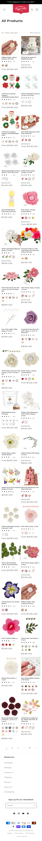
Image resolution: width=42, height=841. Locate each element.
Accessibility (9, 792)
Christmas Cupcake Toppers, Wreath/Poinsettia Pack (10, 95)
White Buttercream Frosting (8, 413)
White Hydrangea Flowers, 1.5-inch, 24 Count (30, 94)
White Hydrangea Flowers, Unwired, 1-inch (11, 527)
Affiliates (8, 768)
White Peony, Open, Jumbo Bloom (9, 454)
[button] (4, 9)
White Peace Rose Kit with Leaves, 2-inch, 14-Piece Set (11, 372)
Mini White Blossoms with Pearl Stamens (30, 132)
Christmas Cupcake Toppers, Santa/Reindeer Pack (10, 133)
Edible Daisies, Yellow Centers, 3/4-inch (9, 58)
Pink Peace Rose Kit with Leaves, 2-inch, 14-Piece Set (10, 289)
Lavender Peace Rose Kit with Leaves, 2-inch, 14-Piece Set (30, 330)
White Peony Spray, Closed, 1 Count (28, 171)
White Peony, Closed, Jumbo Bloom (28, 371)
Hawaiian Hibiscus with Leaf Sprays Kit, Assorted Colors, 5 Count (30, 250)
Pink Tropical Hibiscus (9, 638)
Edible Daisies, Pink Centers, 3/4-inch (28, 602)
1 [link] (6, 748)
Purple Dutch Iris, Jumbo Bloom (10, 602)
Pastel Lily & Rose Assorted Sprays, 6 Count (11, 488)
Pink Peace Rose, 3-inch (29, 526)
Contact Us (8, 772)
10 (29, 748)
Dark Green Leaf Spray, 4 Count (30, 639)
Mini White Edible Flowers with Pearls (30, 679)
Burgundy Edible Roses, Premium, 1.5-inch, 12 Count (10, 719)
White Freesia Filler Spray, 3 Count (30, 454)
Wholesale (8, 763)
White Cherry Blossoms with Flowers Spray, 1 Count (29, 414)
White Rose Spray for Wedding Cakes (28, 58)
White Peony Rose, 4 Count (9, 679)
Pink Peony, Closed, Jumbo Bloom (28, 210)
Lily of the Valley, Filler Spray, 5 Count (9, 330)
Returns (7, 782)
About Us (8, 787)
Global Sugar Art (19, 830)
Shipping (8, 777)
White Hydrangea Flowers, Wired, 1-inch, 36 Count (11, 171)
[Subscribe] (34, 805)
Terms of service (22, 836)
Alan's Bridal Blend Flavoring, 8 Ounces (9, 210)
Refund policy (30, 833)
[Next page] (35, 748)
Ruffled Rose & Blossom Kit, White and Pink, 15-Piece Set (29, 719)
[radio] (3, 65)
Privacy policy (18, 833)
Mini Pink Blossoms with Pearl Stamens (30, 488)
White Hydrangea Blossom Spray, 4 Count (11, 249)
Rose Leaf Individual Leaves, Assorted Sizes (9, 563)
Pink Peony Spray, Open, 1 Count (30, 563)
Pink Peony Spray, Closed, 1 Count (30, 288)
